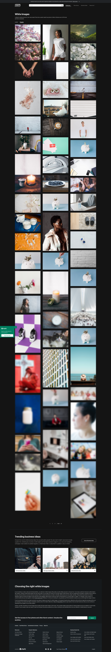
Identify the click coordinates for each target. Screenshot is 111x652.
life (54, 601)
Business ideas (84, 5)
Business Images (32, 632)
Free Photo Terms (23, 625)
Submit (92, 618)
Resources (92, 5)
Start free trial (7, 335)
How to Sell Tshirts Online (75, 641)
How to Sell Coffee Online (89, 637)
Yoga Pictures (45, 641)
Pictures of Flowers (32, 641)
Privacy (41, 625)
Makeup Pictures (60, 632)
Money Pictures (45, 635)
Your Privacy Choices (61, 649)
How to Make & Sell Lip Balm (75, 637)
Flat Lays (30, 637)
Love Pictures (59, 639)
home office (59, 601)
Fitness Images (59, 641)
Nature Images (45, 634)
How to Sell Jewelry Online (75, 639)
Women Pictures (32, 639)
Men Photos (45, 639)
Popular (22, 22)
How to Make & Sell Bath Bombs (90, 632)
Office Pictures (31, 635)
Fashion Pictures (46, 632)
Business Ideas (73, 632)
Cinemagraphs (59, 637)
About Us (46, 625)
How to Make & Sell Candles (89, 639)
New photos (76, 5)
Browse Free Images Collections (18, 634)
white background (39, 597)
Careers (16, 625)
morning (43, 596)
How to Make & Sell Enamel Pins (89, 634)
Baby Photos (31, 643)
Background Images (46, 637)
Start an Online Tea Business (75, 634)
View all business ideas (89, 540)
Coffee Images (31, 634)
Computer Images (60, 635)
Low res (36, 40)
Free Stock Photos (18, 632)
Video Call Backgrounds (47, 643)
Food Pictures (59, 634)
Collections (68, 5)
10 (61, 523)
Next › (59, 523)
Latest (16, 22)
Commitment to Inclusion (33, 625)
